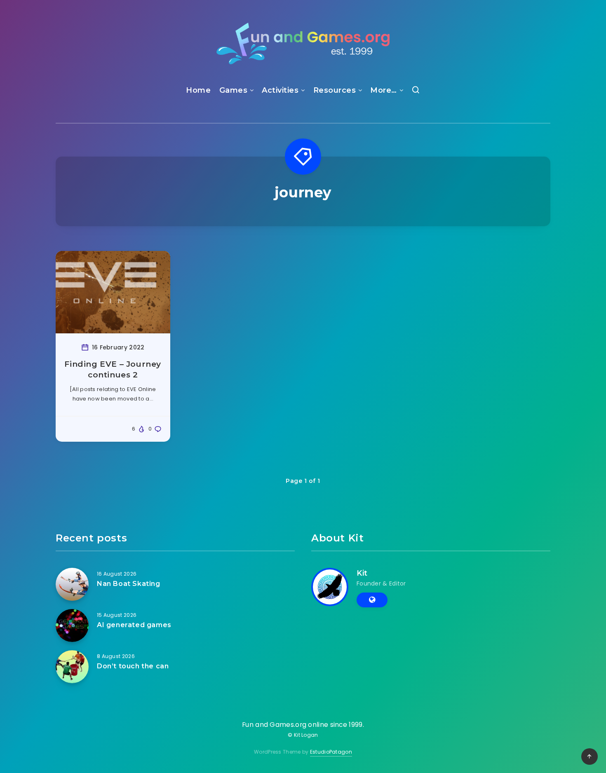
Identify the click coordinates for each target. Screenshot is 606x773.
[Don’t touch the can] (72, 666)
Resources (334, 90)
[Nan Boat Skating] (72, 584)
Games (233, 90)
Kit (362, 573)
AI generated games (134, 625)
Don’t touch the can (133, 666)
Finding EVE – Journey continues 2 (112, 369)
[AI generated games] (72, 625)
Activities (280, 90)
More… (383, 90)
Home (198, 90)
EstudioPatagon (331, 751)
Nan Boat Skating (128, 584)
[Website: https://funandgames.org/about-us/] (372, 600)
